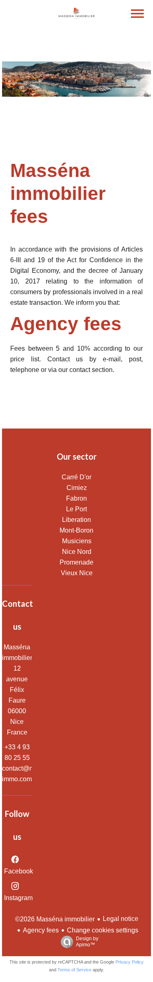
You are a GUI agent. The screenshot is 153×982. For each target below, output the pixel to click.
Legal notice (120, 918)
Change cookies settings (102, 930)
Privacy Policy (129, 961)
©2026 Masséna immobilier (55, 919)
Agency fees (41, 930)
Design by (87, 942)
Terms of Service (74, 969)
